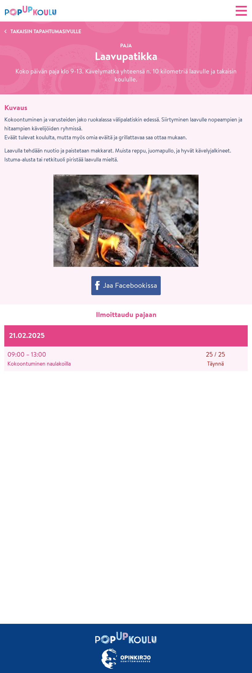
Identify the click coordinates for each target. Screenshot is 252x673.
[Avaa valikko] (241, 11)
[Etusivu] (30, 11)
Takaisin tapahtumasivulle (45, 31)
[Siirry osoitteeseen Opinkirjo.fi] (126, 659)
